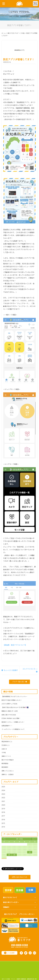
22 (30, 852)
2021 (3, 801)
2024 (3, 790)
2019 (3, 808)
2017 (3, 816)
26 (14, 855)
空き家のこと (6, 745)
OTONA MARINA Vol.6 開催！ (11, 718)
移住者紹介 (5, 767)
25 (9, 855)
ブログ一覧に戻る (18, 682)
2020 (3, 805)
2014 (3, 827)
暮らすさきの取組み (8, 760)
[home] (19, 4)
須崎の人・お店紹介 (8, 774)
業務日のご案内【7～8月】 (10, 711)
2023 (3, 794)
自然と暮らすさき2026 (9, 715)
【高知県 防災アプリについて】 (15, 645)
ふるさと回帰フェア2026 (9, 704)
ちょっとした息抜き (10, 670)
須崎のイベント (6, 756)
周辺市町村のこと (7, 741)
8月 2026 (19, 839)
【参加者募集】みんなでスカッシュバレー (14, 696)
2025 (3, 786)
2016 (3, 819)
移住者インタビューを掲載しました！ (13, 722)
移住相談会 (5, 763)
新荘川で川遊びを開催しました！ (12, 700)
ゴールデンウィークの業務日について (13, 729)
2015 (3, 823)
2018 (3, 812)
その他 (4, 752)
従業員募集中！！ (7, 725)
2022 (3, 797)
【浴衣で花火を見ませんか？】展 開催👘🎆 (15, 707)
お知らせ (4, 749)
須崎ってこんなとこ (8, 771)
